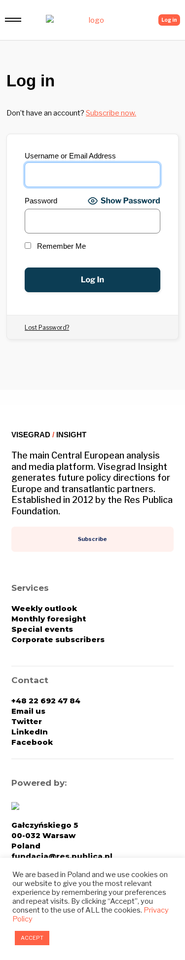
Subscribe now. (111, 113)
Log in (169, 20)
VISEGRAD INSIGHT (48, 434)
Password (41, 200)
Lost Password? (47, 327)
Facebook (32, 742)
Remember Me (60, 246)
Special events (42, 629)
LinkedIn (29, 731)
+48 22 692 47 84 (45, 700)
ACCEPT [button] (32, 937)
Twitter (26, 721)
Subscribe (92, 539)
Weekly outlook (44, 608)
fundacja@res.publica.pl (61, 856)
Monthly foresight (48, 618)
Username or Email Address (70, 155)
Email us (28, 711)
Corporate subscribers (58, 639)
